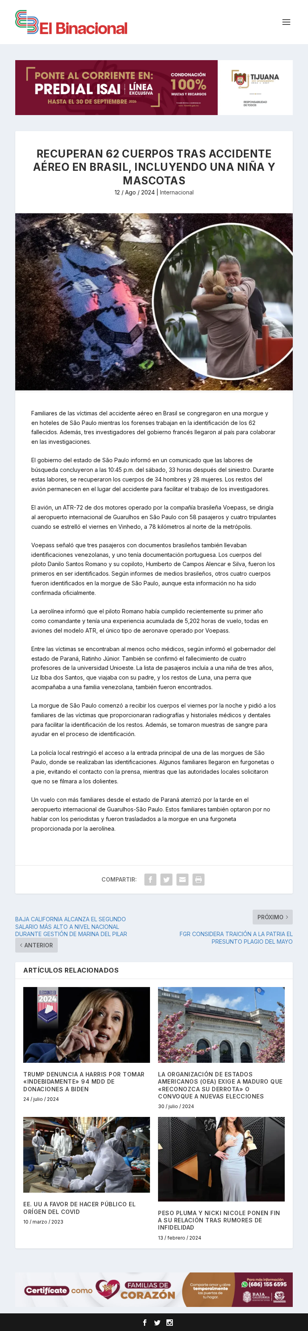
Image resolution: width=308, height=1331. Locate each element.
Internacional (177, 192)
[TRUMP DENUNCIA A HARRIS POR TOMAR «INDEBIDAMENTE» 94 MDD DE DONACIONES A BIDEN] (86, 1025)
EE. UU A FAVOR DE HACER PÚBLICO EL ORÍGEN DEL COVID (79, 1208)
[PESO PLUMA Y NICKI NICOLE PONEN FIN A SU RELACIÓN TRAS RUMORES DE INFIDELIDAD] (221, 1159)
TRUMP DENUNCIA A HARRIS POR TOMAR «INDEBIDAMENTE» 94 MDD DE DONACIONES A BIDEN (84, 1081)
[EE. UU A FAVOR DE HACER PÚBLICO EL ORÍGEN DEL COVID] (86, 1155)
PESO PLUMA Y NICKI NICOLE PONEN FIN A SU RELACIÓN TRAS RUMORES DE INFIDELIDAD (219, 1220)
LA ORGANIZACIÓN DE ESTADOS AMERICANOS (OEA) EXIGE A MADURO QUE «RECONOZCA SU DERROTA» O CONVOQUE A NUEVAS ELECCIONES (220, 1085)
